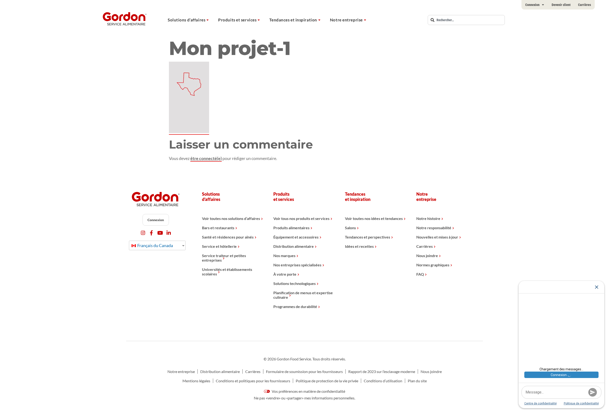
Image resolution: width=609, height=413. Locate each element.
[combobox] (466, 20)
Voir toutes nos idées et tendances (374, 218)
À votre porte (284, 274)
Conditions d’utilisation (383, 380)
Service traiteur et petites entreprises (224, 257)
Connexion (532, 5)
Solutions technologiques (294, 283)
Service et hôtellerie (219, 246)
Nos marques (284, 255)
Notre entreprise (346, 19)
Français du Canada (155, 245)
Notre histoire (428, 218)
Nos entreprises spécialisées (297, 265)
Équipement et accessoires (296, 237)
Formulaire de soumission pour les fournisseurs (304, 371)
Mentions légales (196, 380)
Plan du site (417, 380)
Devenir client (561, 5)
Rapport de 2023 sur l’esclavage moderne (381, 371)
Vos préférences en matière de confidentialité (308, 391)
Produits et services (237, 19)
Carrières (584, 5)
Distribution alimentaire (293, 246)
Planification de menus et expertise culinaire (303, 294)
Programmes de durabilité (295, 306)
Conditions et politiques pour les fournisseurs (253, 380)
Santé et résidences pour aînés (228, 237)
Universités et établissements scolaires (227, 271)
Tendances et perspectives (367, 237)
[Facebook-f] (151, 232)
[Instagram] (142, 232)
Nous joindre (427, 255)
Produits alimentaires (291, 227)
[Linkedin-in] (168, 232)
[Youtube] (159, 232)
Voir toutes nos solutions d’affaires (231, 218)
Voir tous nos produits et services (301, 218)
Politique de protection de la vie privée (327, 380)
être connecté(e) (206, 158)
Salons (350, 227)
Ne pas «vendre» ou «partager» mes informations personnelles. (304, 398)
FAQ (420, 274)
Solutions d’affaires (186, 19)
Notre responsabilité (433, 227)
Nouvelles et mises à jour (437, 237)
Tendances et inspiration (293, 19)
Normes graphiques (432, 265)
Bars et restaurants (218, 227)
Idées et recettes (359, 246)
